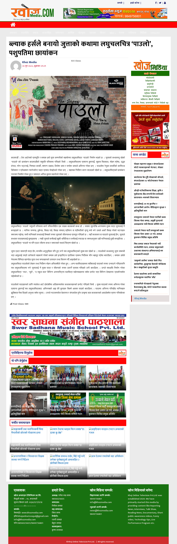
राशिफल (132, 33)
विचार (103, 33)
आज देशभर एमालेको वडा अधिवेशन (105, 476)
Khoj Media (140, 298)
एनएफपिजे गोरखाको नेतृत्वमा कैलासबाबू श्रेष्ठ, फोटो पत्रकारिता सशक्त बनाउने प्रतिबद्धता (150, 287)
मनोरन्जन (59, 33)
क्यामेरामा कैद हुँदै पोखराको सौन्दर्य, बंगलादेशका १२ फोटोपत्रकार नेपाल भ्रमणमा (66, 383)
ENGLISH (155, 33)
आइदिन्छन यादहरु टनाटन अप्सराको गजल (105, 447)
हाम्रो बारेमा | (136, 3)
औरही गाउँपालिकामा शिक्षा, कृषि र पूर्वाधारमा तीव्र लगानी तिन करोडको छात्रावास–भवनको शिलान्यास (105, 383)
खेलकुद (81, 33)
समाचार (13, 33)
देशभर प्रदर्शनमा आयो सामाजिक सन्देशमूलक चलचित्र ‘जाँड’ (147, 275)
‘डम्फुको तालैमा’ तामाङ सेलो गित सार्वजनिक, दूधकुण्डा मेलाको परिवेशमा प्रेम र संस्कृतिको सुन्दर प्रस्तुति (150, 264)
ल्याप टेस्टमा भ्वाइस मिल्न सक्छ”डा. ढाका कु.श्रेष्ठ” (66, 447)
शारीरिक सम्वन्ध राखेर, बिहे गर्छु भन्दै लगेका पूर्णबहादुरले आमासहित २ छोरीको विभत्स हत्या (66, 472)
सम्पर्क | (121, 3)
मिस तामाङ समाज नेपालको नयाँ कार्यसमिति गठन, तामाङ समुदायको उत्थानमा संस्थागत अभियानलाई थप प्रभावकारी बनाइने (148, 249)
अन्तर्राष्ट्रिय (46, 33)
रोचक (121, 33)
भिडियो (143, 33)
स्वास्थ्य (92, 33)
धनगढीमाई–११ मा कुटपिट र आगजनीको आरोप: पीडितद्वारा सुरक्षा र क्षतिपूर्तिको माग (28, 410)
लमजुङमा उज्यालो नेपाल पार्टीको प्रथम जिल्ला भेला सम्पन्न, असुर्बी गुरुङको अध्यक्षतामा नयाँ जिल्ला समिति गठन (67, 410)
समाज (35, 33)
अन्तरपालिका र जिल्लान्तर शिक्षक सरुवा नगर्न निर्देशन (26, 474)
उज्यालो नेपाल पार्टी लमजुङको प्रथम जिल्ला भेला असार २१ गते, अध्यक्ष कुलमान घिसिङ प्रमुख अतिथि (105, 410)
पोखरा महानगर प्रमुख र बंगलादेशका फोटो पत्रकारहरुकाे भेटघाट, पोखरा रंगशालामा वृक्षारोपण (27, 383)
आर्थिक (71, 33)
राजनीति (25, 33)
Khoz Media (29, 62)
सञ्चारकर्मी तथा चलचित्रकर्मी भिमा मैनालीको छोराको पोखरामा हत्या (26, 447)
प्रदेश (112, 33)
